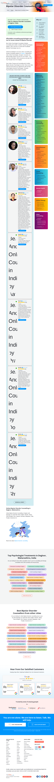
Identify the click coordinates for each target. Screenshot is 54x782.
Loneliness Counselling (41, 163)
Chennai (7, 744)
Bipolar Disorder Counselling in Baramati (37, 641)
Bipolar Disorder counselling (21, 540)
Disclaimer (26, 756)
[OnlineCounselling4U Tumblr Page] (47, 776)
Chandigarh (19, 761)
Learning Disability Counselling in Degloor (34, 591)
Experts (25, 2)
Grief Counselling (40, 155)
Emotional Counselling (41, 113)
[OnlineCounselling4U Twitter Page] (40, 776)
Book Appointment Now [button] (16, 26)
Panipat (18, 747)
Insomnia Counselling (41, 106)
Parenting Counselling (41, 138)
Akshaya (20, 141)
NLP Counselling (40, 202)
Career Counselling (41, 175)
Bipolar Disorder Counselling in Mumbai (18, 624)
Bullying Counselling (41, 96)
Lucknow (8, 761)
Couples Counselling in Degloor (35, 583)
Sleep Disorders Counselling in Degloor (35, 577)
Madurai (18, 758)
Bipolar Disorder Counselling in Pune (37, 624)
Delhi (7, 742)
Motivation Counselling (41, 222)
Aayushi (20, 234)
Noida (7, 745)
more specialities (27, 595)
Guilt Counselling (40, 161)
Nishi (19, 85)
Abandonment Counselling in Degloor (35, 566)
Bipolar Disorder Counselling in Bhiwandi (16, 649)
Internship (44, 2)
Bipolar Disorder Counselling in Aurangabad (17, 638)
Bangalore (8, 748)
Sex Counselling (40, 58)
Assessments (31, 2)
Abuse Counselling (40, 89)
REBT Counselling (40, 205)
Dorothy (20, 367)
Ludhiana (8, 764)
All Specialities (19, 763)
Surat (7, 759)
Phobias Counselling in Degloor (19, 585)
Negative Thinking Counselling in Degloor (35, 580)
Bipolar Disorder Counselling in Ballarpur (17, 641)
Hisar (18, 746)
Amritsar (18, 756)
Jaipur (7, 758)
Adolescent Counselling (41, 131)
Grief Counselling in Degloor (35, 572)
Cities (20, 2)
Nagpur (18, 752)
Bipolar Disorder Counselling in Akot (36, 630)
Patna (18, 750)
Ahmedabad (8, 756)
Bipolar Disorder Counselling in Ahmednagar (37, 627)
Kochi (18, 743)
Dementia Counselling (41, 221)
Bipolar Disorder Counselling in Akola (17, 630)
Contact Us (40, 5)
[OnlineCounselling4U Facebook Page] (37, 776)
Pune (7, 750)
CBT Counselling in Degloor (35, 585)
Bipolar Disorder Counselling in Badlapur (38, 638)
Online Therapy (27, 746)
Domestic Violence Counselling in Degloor (17, 574)
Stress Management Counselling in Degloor (36, 569)
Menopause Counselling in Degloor (17, 566)
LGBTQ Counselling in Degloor (19, 588)
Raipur (7, 762)
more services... (39, 69)
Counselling (26, 744)
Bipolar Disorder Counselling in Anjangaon (37, 635)
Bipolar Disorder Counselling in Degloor (37, 574)
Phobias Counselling (41, 224)
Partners (25, 758)
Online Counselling (27, 747)
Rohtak (18, 744)
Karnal (18, 749)
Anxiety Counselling (41, 87)
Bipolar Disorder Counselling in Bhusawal (37, 649)
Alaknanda (20, 192)
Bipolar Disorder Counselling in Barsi (17, 644)
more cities (27, 656)
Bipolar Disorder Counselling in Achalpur (16, 627)
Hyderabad (8, 753)
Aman (19, 163)
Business (38, 2)
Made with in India (27, 776)
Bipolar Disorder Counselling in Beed (27, 652)
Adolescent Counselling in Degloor (16, 580)
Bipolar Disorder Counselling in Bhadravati (16, 646)
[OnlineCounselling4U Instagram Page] (42, 776)
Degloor (12, 10)
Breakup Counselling (41, 55)
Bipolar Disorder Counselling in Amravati (16, 635)
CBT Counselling (40, 204)
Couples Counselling (41, 56)
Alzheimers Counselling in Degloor (18, 583)
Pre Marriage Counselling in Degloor (16, 569)
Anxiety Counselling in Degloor (35, 588)
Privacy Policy (26, 753)
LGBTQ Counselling (41, 64)
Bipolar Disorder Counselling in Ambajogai (36, 633)
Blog (25, 759)
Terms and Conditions (28, 755)
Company (49, 2)
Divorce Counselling (41, 62)
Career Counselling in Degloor (17, 577)
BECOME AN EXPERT (48, 5)
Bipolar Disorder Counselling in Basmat (36, 644)
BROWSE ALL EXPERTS (19, 502)
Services (14, 2)
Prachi (19, 300)
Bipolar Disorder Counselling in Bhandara (37, 646)
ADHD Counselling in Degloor (16, 591)
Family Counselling (41, 137)
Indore (18, 755)
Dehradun (19, 741)
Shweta (19, 434)
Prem (19, 125)
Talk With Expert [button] (22, 104)
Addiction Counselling (41, 154)
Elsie (19, 108)
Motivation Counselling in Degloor (19, 572)
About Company (27, 741)
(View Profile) (24, 108)
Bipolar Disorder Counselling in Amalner (16, 633)
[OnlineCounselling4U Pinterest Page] (44, 776)
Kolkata (7, 747)
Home (8, 10)
